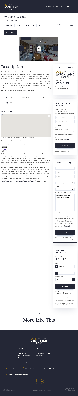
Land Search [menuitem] (21, 360)
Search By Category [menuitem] (23, 362)
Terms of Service (68, 239)
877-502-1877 (65, 6)
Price (56, 263)
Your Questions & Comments (63, 193)
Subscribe (65, 145)
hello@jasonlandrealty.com (18, 374)
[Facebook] (36, 381)
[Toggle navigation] (73, 7)
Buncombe (19, 181)
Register (55, 7)
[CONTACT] (10, 32)
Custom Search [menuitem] (22, 353)
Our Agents (64, 91)
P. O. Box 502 (39, 368)
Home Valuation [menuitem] (40, 353)
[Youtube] (42, 381)
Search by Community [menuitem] (24, 355)
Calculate (65, 286)
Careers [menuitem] (48, 353)
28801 (33, 181)
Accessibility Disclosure (45, 390)
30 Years (60, 259)
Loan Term (58, 256)
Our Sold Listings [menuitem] (22, 357)
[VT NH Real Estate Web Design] (70, 390)
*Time (57, 186)
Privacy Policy (66, 139)
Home (3, 181)
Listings (8, 181)
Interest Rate (59, 277)
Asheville (27, 181)
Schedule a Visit (69, 163)
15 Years (67, 259)
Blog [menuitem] (47, 355)
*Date (57, 180)
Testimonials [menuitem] (39, 355)
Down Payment (59, 270)
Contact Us (58, 91)
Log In (49, 7)
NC (13, 181)
